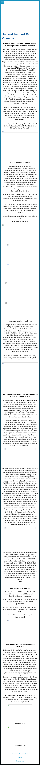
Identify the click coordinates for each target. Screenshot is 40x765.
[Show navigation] (2, 2)
